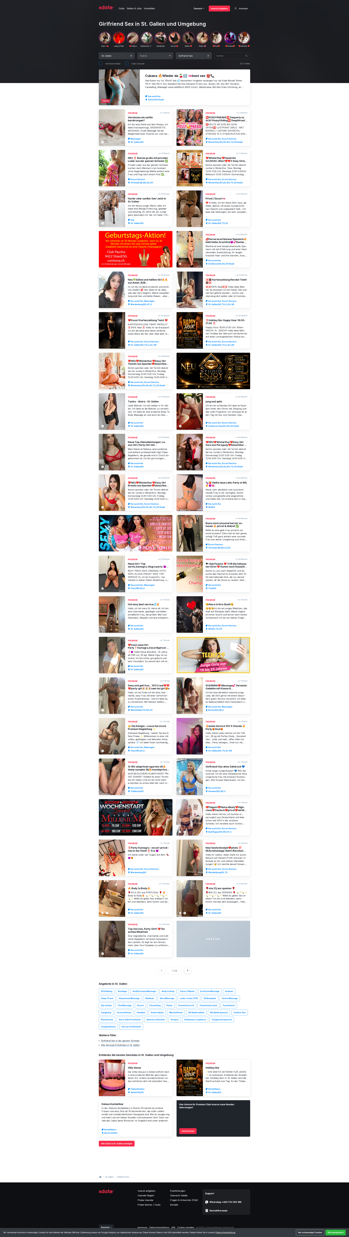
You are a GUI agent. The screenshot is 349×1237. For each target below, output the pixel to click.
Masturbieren (176, 1012)
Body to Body (168, 991)
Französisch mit (186, 1005)
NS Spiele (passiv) (219, 1012)
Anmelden (243, 8)
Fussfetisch (229, 1005)
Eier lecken (106, 1005)
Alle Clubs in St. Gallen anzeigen (116, 1143)
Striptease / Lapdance (195, 1019)
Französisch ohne (208, 1005)
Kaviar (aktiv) (157, 1012)
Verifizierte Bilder (113, 63)
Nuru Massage (167, 998)
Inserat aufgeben (219, 8)
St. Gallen (109, 1177)
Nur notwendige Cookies (310, 1232)
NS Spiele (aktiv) (196, 1012)
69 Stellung (106, 991)
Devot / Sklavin (187, 991)
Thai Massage (124, 1005)
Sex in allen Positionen (130, 1019)
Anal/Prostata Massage (144, 991)
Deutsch (198, 8)
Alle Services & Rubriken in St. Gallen (120, 1045)
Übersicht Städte (178, 1195)
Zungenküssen (108, 1026)
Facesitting (155, 1005)
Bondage (122, 991)
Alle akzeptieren (336, 1232)
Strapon (175, 1019)
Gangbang (106, 1012)
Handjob (141, 1012)
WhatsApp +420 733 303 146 (225, 1202)
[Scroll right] (246, 39)
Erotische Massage (209, 991)
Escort (140, 1005)
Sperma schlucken (156, 1019)
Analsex (229, 991)
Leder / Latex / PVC (189, 998)
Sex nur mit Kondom (131, 1026)
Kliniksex (149, 998)
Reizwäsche (107, 1019)
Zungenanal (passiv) (222, 1019)
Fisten (169, 1005)
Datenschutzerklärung (225, 1232)
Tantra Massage (230, 998)
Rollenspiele (210, 998)
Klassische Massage (129, 998)
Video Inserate (138, 63)
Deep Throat (107, 998)
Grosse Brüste (124, 1012)
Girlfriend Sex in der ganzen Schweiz (120, 1040)
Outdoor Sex (240, 1012)
